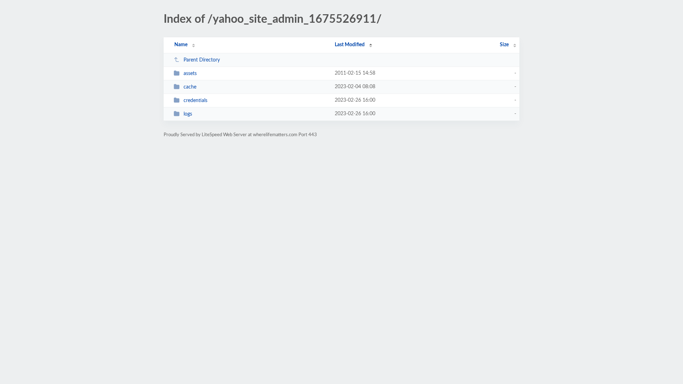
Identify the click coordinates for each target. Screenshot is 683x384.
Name (180, 44)
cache (190, 87)
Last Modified (350, 44)
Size (504, 44)
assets (190, 73)
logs (188, 114)
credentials (195, 100)
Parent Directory (202, 60)
